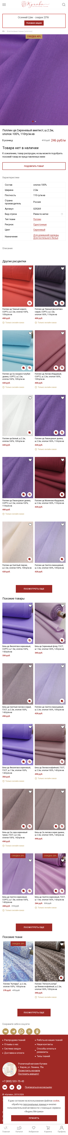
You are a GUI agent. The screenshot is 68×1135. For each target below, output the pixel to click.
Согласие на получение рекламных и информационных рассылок (29, 595)
